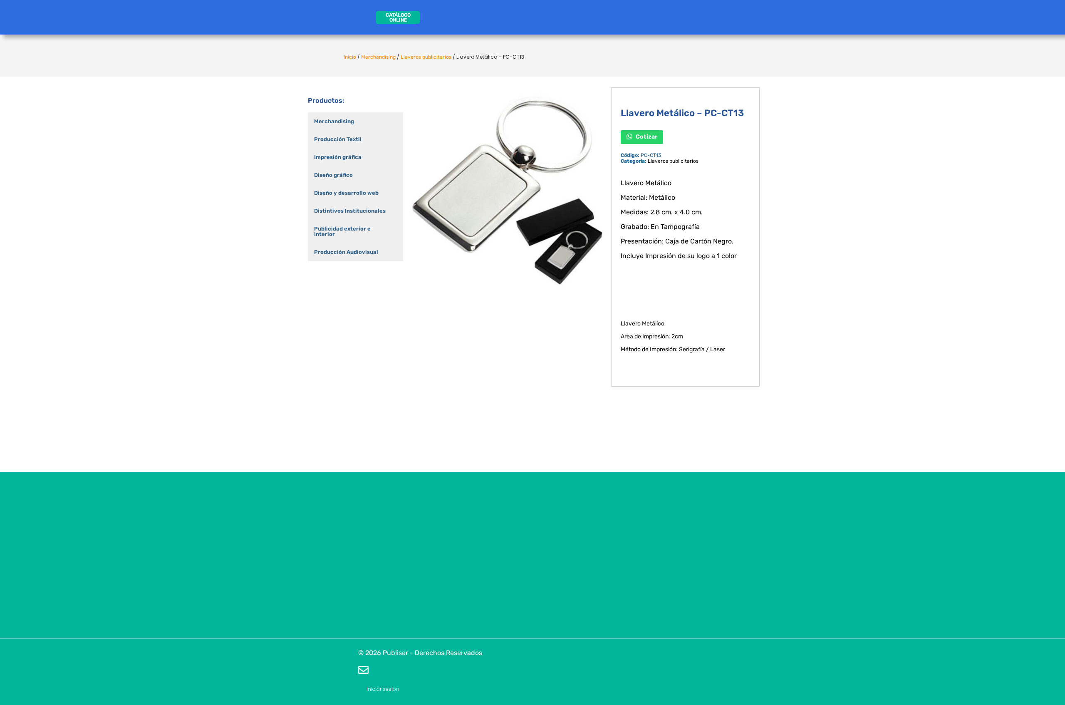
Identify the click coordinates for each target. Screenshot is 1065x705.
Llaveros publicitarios (426, 57)
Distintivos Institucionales (350, 211)
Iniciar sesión (383, 689)
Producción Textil (338, 139)
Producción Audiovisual (346, 252)
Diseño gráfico (333, 175)
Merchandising (378, 57)
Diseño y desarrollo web (346, 193)
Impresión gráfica (338, 157)
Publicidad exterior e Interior (342, 231)
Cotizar (645, 136)
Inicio (350, 57)
